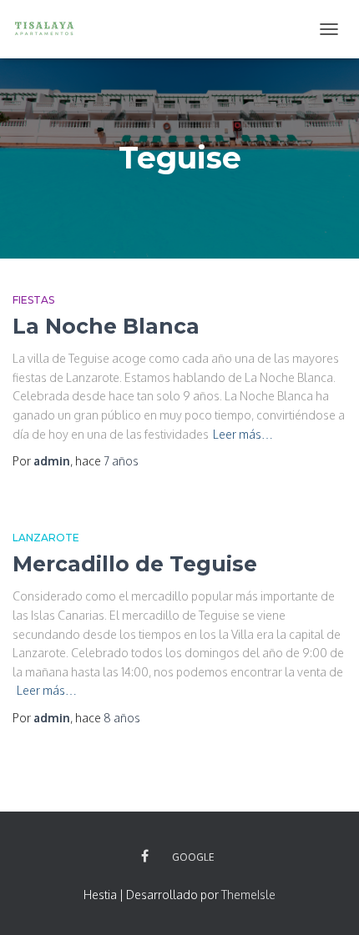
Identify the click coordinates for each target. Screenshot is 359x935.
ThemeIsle (248, 894)
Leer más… (243, 434)
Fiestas (33, 300)
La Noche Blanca (106, 326)
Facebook (145, 856)
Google (193, 857)
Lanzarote (46, 537)
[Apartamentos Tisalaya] (50, 29)
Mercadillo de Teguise (135, 563)
